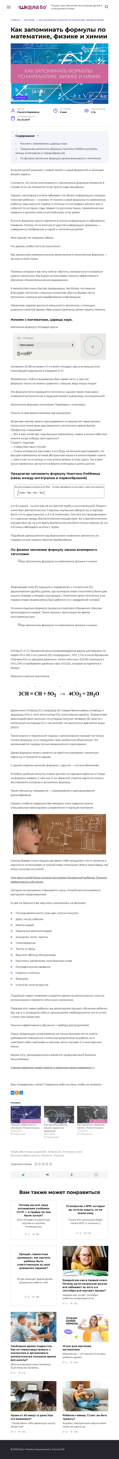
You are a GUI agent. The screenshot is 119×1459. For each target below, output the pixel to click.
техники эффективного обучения (32, 1155)
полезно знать (73, 1151)
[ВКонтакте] (12, 1093)
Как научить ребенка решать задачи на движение (56, 1127)
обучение (55, 1151)
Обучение (20, 98)
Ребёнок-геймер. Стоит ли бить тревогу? (85, 1417)
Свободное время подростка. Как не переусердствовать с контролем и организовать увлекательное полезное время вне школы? (33, 1353)
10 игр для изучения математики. (77, 1348)
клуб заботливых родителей (29, 1151)
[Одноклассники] (17, 1093)
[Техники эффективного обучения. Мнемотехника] (26, 1114)
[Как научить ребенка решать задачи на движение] (59, 1114)
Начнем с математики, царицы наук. (44, 143)
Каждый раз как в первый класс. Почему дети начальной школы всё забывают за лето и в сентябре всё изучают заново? (85, 1285)
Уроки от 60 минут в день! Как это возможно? (32, 1417)
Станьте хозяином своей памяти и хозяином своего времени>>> (53, 1067)
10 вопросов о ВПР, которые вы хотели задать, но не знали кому (85, 1210)
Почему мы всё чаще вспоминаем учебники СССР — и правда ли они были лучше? (34, 1210)
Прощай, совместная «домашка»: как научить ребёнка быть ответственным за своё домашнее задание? (34, 1261)
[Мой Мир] (21, 1093)
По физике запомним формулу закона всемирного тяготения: (60, 158)
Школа (60, 1155)
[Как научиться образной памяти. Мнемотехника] (92, 1114)
